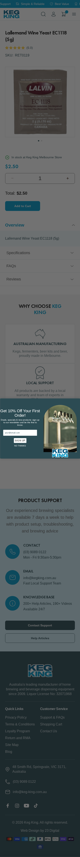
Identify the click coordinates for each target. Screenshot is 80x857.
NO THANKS (20, 446)
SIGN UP (20, 440)
